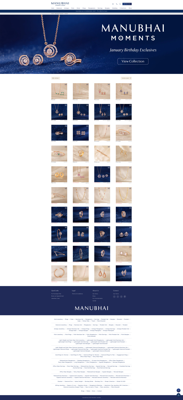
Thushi (93, 321)
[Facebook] (118, 297)
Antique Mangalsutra (97, 329)
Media (88, 391)
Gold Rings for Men (75, 355)
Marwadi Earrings (112, 366)
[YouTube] (114, 297)
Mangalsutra (91, 8)
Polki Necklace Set (79, 334)
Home (52, 13)
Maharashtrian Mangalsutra (67, 360)
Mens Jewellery (104, 387)
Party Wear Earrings (73, 366)
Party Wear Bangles (79, 372)
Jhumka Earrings (77, 368)
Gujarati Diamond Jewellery (64, 377)
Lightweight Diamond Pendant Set (100, 349)
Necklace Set (79, 319)
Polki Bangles (125, 334)
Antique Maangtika (95, 330)
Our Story (95, 293)
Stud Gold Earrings (89, 368)
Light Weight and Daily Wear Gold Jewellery (72, 340)
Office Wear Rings (85, 356)
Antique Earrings (110, 329)
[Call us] (117, 4)
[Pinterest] (125, 297)
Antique (66, 8)
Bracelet (119, 319)
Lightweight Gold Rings (64, 342)
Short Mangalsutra (91, 362)
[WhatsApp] (113, 4)
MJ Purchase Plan (56, 293)
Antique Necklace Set (73, 329)
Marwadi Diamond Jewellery (100, 377)
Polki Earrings (103, 334)
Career (94, 300)
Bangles (107, 8)
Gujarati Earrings (100, 366)
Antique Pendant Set (123, 329)
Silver (78, 8)
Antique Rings (85, 329)
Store (93, 391)
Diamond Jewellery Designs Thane (73, 387)
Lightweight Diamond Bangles (81, 351)
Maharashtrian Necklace (60, 375)
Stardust (60, 381)
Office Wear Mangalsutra (116, 360)
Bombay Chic (99, 381)
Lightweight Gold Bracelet (100, 343)
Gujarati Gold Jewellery (76, 375)
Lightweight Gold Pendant (117, 342)
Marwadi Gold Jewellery (107, 375)
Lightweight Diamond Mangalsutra (95, 347)
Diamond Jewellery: (61, 325)
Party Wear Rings (98, 356)
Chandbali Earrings (124, 366)
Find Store (127, 3)
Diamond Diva (69, 381)
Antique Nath (73, 330)
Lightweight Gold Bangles (82, 343)
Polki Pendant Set (114, 334)
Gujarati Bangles (107, 372)
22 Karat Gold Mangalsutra (99, 360)
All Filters (57, 78)
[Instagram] (121, 297)
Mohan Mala (85, 321)
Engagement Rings (122, 355)
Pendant (126, 319)
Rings (84, 8)
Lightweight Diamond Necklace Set (117, 347)
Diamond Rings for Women (91, 355)
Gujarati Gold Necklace (91, 375)
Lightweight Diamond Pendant (121, 349)
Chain (71, 319)
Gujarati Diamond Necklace (82, 377)
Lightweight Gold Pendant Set (99, 342)
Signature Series (82, 385)
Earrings (100, 8)
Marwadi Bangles (118, 372)
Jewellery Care (55, 298)
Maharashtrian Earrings (87, 366)
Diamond (59, 8)
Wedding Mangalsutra (83, 360)
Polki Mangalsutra (92, 334)
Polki (72, 8)
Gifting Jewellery (60, 385)
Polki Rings (68, 334)
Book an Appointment (57, 296)
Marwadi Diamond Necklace (118, 377)
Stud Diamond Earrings (103, 368)
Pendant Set (104, 319)
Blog (94, 296)
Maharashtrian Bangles (93, 372)
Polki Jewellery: (58, 334)
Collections (123, 8)
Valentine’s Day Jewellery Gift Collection (116, 385)
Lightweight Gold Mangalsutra (95, 340)
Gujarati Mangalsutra (105, 362)
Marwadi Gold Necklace (122, 375)
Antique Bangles (83, 330)
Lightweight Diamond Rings (61, 349)
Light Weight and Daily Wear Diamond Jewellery (69, 347)
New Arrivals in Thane (91, 387)
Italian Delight (79, 381)
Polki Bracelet (91, 336)
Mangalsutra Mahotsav (95, 385)
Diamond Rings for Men (108, 355)
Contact (99, 391)
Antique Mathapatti (108, 330)
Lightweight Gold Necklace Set (115, 340)
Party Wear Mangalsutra (65, 362)
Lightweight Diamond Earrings (79, 349)
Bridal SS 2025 (121, 381)
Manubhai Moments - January (61, 13)
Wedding (114, 8)
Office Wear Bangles (66, 372)
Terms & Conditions (77, 293)
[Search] (120, 4)
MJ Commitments (98, 298)
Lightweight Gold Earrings (80, 342)
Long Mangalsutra (79, 362)
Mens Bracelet (101, 321)
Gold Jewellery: (58, 319)
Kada (79, 321)
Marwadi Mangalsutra (119, 362)
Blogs (82, 391)
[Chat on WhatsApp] (178, 395)
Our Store (116, 293)
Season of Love (71, 385)
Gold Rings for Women (61, 355)
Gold (52, 8)
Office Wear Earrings (59, 366)
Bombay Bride (89, 381)
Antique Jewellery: (59, 329)
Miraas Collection (110, 381)
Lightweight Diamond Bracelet (101, 351)
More (130, 8)
